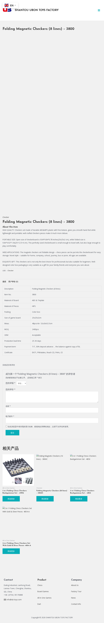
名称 (8, 406)
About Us (75, 585)
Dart (39, 604)
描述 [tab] (4, 281)
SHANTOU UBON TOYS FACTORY (37, 10)
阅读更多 (11, 499)
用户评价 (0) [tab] (13, 281)
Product (41, 580)
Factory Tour (76, 591)
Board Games (43, 591)
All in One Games (44, 598)
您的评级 (10, 382)
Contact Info (76, 604)
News (73, 598)
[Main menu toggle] (99, 10)
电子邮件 (10, 416)
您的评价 (10, 389)
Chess (39, 585)
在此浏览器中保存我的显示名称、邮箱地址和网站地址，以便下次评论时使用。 (39, 426)
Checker (6, 217)
